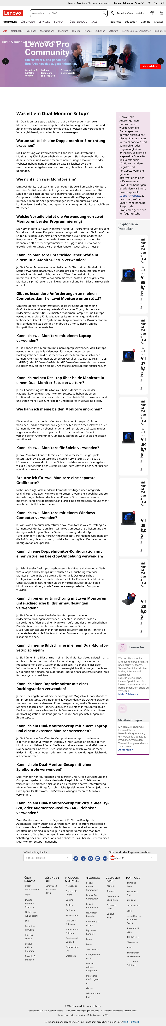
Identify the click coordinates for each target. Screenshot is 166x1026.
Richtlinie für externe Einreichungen (120, 1010)
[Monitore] (69, 31)
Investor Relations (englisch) (29, 903)
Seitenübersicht (95, 1010)
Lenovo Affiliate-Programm (91, 967)
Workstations (72, 915)
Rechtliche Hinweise (30, 928)
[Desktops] (38, 31)
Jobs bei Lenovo (29, 936)
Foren (89, 944)
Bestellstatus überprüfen (113, 898)
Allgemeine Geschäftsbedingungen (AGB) (89, 1015)
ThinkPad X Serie (132, 893)
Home (5, 41)
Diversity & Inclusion (30, 958)
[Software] (119, 31)
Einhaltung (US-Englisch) (31, 914)
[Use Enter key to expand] (147, 13)
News (27, 894)
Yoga (129, 910)
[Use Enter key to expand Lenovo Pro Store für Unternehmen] (109, 3)
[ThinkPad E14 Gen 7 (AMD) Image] (128, 275)
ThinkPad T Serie (132, 884)
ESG (27, 920)
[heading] (144, 251)
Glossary (15, 41)
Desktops (70, 910)
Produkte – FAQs (112, 907)
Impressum (63, 1015)
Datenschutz (33, 1010)
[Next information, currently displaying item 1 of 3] (160, 61)
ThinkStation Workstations (133, 954)
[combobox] (65, 13)
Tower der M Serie (133, 930)
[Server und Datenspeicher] (152, 31)
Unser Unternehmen (32, 887)
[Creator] (165, 21)
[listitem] (133, 274)
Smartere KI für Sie (71, 893)
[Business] (122, 21)
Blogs (89, 939)
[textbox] (133, 857)
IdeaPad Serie (133, 905)
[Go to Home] (13, 13)
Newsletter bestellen (91, 914)
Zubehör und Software (72, 931)
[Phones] (93, 31)
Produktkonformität (93, 956)
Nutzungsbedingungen (76, 1010)
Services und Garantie (72, 940)
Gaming (69, 899)
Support (111, 891)
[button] (149, 3)
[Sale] (8, 31)
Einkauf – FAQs (111, 915)
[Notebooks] (24, 31)
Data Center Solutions (71, 922)
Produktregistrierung (93, 923)
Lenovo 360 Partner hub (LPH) (51, 889)
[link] (162, 4)
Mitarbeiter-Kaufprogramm (92, 979)
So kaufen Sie (92, 949)
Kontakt (110, 885)
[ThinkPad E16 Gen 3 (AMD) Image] (128, 518)
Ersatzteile (71, 955)
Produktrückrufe (72, 949)
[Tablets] (81, 31)
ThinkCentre (133, 937)
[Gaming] (151, 21)
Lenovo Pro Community (92, 897)
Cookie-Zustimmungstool (52, 1010)
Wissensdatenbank (93, 995)
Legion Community (92, 905)
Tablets (69, 905)
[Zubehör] (106, 31)
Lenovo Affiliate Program (29, 947)
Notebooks (71, 885)
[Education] (138, 21)
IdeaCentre (132, 942)
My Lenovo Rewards (91, 932)
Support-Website (129, 195)
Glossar (89, 988)
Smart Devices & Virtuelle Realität (134, 919)
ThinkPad (131, 900)
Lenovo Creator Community (92, 886)
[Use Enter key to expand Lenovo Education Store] (143, 3)
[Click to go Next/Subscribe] (67, 857)
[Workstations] (56, 31)
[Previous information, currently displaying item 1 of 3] (5, 61)
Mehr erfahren (142, 296)
